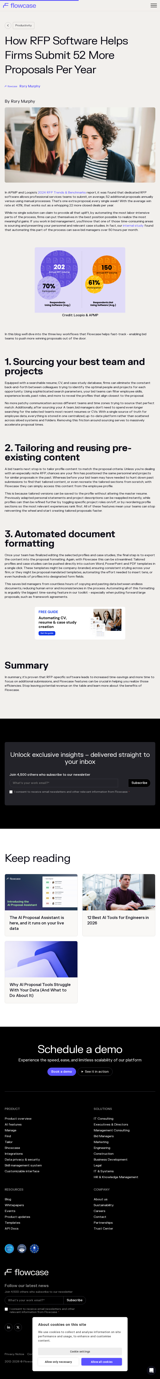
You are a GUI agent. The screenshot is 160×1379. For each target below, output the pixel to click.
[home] (19, 5)
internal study (133, 226)
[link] (8, 25)
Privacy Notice (14, 1354)
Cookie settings (80, 1351)
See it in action (97, 1071)
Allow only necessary (58, 1362)
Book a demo (61, 1071)
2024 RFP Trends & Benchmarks (62, 192)
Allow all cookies (101, 1362)
